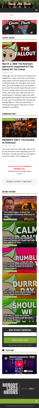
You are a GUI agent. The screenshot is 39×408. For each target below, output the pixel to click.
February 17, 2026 (10, 323)
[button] (36, 10)
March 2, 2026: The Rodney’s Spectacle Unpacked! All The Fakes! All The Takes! (17, 66)
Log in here (26, 181)
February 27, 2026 (10, 146)
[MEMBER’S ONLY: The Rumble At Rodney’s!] (19, 127)
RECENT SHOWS (8, 192)
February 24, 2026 (10, 271)
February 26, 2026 (10, 245)
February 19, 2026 (10, 297)
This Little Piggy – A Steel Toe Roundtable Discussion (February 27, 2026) (19, 214)
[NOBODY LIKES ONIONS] (19, 7)
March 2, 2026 (8, 72)
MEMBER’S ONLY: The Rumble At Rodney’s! (18, 141)
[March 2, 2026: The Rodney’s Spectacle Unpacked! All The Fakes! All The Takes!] (19, 51)
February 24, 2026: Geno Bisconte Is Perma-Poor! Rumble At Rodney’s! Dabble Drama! (19, 266)
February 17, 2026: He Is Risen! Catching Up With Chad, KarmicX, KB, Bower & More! (18, 317)
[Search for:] (19, 15)
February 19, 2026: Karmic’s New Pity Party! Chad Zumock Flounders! (19, 293)
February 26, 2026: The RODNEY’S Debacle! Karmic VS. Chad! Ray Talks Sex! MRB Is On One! (19, 240)
